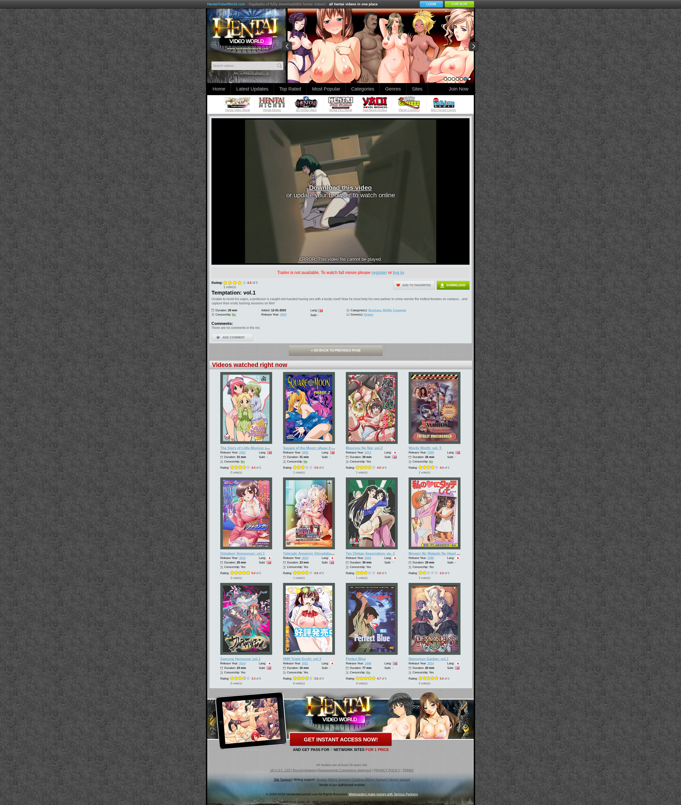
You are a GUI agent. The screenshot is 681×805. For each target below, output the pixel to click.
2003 (283, 314)
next (473, 46)
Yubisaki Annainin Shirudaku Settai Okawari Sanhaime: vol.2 (333, 553)
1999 (430, 452)
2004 (368, 557)
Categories (362, 89)
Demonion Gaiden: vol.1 (429, 659)
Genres (393, 89)
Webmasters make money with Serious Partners (383, 794)
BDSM (387, 310)
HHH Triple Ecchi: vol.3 (302, 659)
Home (219, 89)
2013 (368, 452)
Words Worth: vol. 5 (425, 448)
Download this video (340, 187)
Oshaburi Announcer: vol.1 (242, 553)
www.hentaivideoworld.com (245, 34)
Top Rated (290, 89)
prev (287, 46)
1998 (368, 663)
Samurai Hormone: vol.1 (240, 659)
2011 (305, 663)
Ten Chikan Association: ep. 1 (370, 553)
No (234, 314)
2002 (242, 452)
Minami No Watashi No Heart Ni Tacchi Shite (445, 553)
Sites (417, 89)
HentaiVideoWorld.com (226, 4)
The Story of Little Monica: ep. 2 (246, 448)
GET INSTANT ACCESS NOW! (341, 739)
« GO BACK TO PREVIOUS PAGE (336, 350)
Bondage (374, 310)
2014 (242, 557)
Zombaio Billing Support (369, 780)
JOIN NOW (459, 4)
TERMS (408, 770)
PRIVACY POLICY (387, 770)
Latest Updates (252, 89)
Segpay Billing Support (333, 780)
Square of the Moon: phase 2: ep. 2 (311, 448)
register (379, 272)
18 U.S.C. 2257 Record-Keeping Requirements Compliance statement (320, 770)
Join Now (458, 89)
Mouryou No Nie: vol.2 (364, 448)
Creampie (399, 310)
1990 (430, 557)
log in (398, 272)
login (431, 4)
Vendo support (399, 780)
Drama (368, 314)
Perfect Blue (356, 659)
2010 (305, 557)
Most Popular (326, 89)
